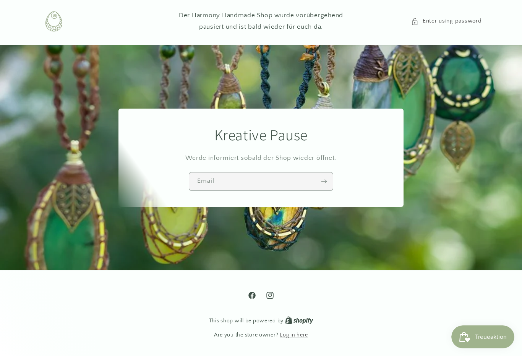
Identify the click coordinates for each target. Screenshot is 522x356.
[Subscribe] (324, 181)
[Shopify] (299, 321)
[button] (446, 21)
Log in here (294, 335)
